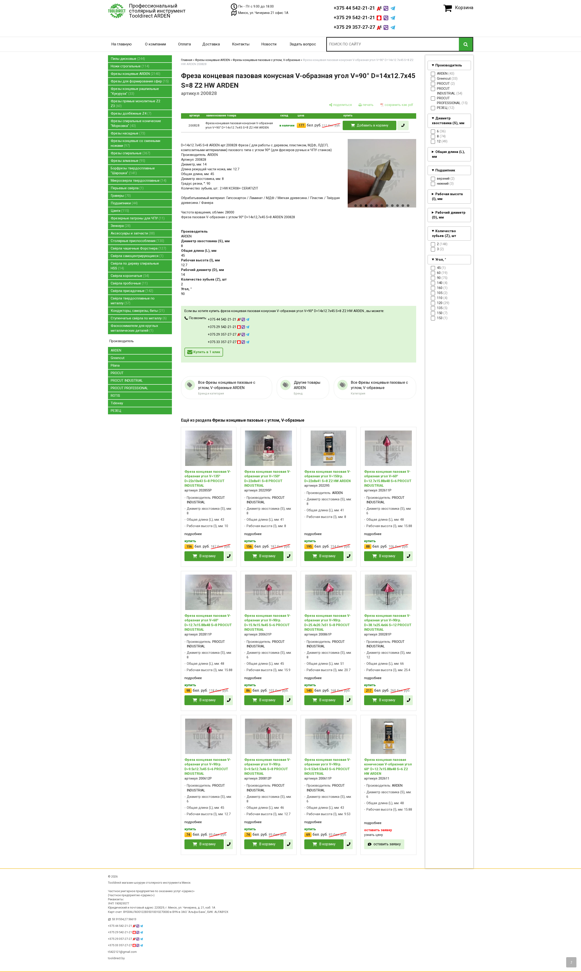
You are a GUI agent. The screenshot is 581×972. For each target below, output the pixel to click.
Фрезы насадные (127, 133)
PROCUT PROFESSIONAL (129, 388)
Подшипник (445, 170)
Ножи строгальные (129, 66)
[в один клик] (402, 125)
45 (183, 255)
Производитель (448, 65)
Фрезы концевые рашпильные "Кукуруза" (135, 91)
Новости (268, 44)
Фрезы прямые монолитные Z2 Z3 (135, 103)
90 (183, 294)
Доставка (211, 44)
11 (408, 205)
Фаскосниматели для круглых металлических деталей (134, 328)
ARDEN (116, 350)
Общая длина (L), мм (448, 154)
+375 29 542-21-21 (355, 17)
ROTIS (115, 396)
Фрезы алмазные (127, 161)
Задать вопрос (302, 44)
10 (403, 205)
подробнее (193, 534)
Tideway (117, 403)
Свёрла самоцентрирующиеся (136, 256)
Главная (186, 60)
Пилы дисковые (127, 59)
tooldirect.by (116, 958)
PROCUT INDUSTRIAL (127, 380)
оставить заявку (387, 844)
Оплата (184, 44)
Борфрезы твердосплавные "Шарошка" (133, 170)
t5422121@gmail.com (122, 952)
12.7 (184, 265)
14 (183, 275)
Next (424, 179)
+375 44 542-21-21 (355, 8)
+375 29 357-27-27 (355, 27)
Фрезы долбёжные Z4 (130, 113)
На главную (121, 44)
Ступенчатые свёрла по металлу (138, 318)
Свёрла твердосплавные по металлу (133, 300)
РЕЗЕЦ (116, 411)
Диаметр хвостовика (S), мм (448, 120)
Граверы (120, 196)
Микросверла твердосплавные (138, 181)
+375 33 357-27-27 (222, 342)
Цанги (119, 211)
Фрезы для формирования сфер (139, 81)
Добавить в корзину (372, 125)
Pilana (115, 365)
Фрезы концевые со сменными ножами (135, 143)
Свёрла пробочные (129, 283)
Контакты (241, 44)
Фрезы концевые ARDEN (135, 74)
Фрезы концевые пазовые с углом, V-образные (266, 60)
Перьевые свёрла (126, 188)
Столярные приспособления (137, 241)
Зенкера (120, 226)
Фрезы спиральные (130, 153)
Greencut (117, 358)
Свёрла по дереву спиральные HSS (135, 265)
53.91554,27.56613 (124, 919)
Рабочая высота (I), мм (447, 196)
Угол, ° (440, 259)
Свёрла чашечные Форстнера (138, 248)
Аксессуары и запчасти (132, 233)
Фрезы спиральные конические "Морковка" (136, 123)
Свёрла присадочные (131, 291)
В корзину (207, 556)
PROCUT (117, 373)
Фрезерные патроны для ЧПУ (137, 218)
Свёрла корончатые (129, 276)
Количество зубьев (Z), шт (444, 233)
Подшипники (124, 203)
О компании (155, 44)
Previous (340, 179)
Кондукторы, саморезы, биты (137, 311)
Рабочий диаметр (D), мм (449, 214)
